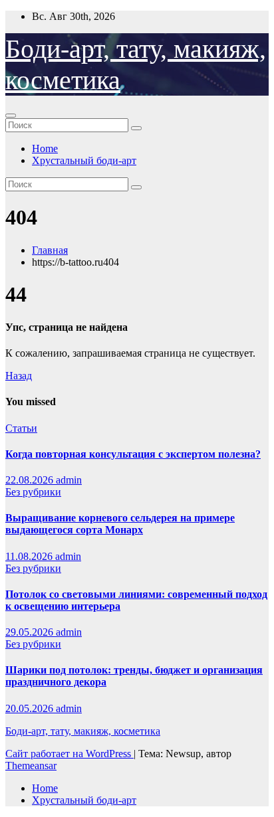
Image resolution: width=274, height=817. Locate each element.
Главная (50, 250)
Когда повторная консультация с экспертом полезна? (133, 454)
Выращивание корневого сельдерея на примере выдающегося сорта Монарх (120, 523)
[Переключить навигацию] (10, 116)
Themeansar (31, 765)
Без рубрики (33, 492)
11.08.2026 (30, 556)
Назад (18, 375)
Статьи (21, 428)
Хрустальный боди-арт (84, 160)
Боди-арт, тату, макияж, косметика (82, 731)
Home (45, 148)
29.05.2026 (30, 632)
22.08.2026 (30, 480)
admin (69, 480)
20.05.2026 (30, 708)
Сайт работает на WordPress (69, 753)
